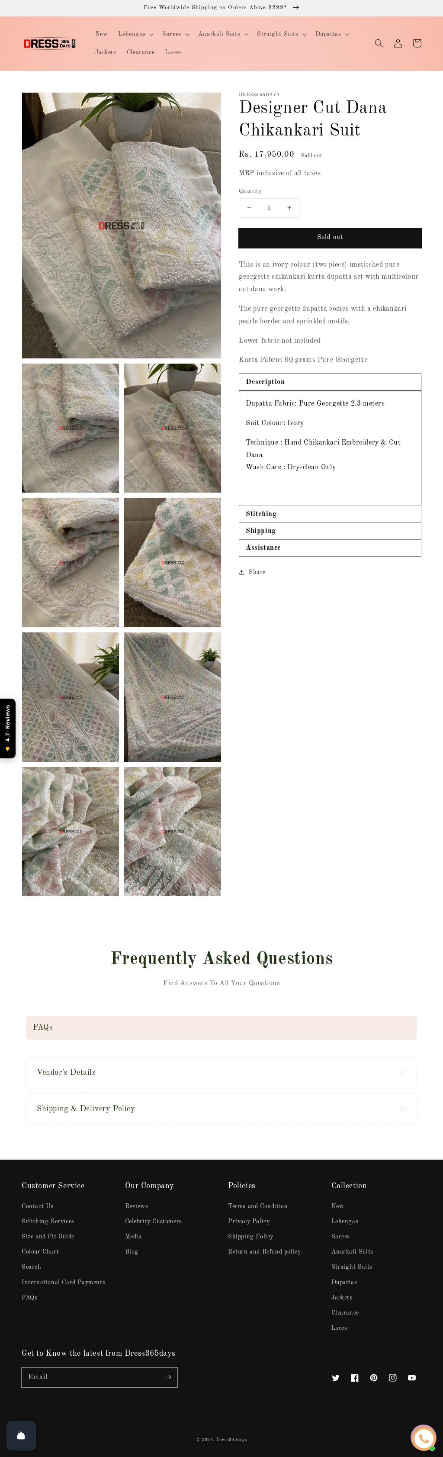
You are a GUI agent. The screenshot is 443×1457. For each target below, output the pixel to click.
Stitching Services (48, 1221)
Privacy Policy (249, 1221)
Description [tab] (265, 382)
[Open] (21, 1436)
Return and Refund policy (264, 1252)
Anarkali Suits (352, 1252)
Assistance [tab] (263, 548)
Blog (131, 1252)
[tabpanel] (330, 448)
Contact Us (38, 1206)
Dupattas (344, 1283)
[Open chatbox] (424, 1439)
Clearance (345, 1313)
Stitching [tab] (261, 514)
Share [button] (257, 572)
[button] (378, 43)
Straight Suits (351, 1267)
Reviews (136, 1206)
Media (133, 1237)
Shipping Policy (250, 1237)
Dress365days (231, 1440)
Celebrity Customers (153, 1221)
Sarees (340, 1237)
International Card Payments (63, 1283)
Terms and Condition (258, 1206)
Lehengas (345, 1221)
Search (32, 1267)
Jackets (342, 1298)
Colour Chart (40, 1252)
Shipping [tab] (261, 531)
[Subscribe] (167, 1377)
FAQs (29, 1298)
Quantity (250, 191)
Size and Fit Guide (48, 1237)
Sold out (330, 237)
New (337, 1206)
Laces (339, 1328)
